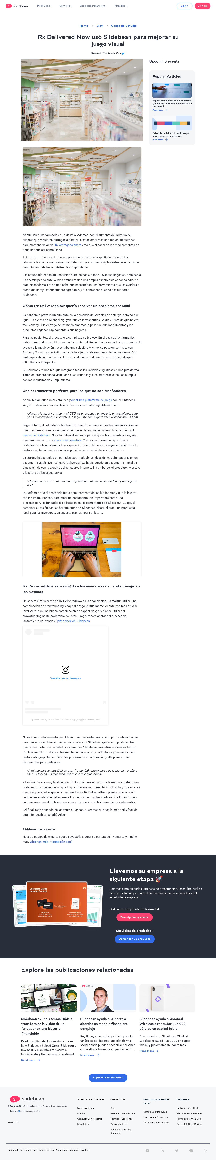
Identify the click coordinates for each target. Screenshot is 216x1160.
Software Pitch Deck (188, 1108)
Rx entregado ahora (68, 245)
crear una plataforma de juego (91, 400)
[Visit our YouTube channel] (147, 1152)
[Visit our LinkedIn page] (162, 1152)
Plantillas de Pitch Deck (189, 1119)
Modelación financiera (155, 1117)
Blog (99, 26)
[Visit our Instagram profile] (205, 1152)
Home (84, 26)
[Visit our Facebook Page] (191, 1152)
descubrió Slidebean (36, 435)
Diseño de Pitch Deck (155, 1112)
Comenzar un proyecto (135, 939)
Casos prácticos (118, 1124)
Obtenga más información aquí (51, 841)
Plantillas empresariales (189, 1114)
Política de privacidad (19, 1150)
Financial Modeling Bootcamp (120, 1132)
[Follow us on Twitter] (176, 1152)
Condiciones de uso (43, 1150)
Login (184, 6)
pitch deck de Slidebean (73, 621)
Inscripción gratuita (134, 917)
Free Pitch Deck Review (189, 1124)
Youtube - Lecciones (121, 1119)
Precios (81, 1114)
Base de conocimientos (122, 1114)
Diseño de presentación (156, 1123)
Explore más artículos (108, 1077)
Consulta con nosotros (89, 1119)
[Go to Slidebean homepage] (17, 6)
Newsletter (83, 1124)
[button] (44, 6)
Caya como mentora (67, 440)
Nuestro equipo (85, 1108)
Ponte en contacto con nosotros (72, 1150)
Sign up (202, 6)
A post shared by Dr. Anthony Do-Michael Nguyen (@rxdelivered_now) (65, 719)
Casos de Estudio (124, 26)
